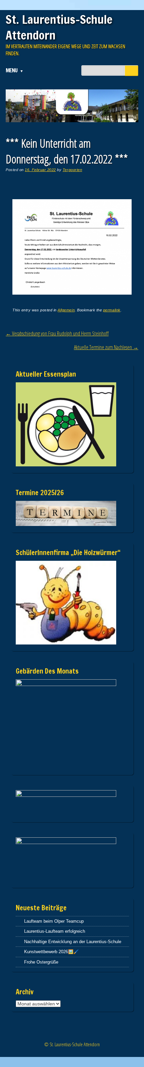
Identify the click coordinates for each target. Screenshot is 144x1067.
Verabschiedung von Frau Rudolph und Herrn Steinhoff (57, 333)
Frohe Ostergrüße (41, 962)
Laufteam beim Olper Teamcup (54, 921)
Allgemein (66, 310)
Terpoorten (72, 170)
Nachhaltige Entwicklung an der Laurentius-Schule (72, 941)
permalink (112, 310)
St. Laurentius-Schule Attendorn (59, 27)
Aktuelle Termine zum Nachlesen (106, 347)
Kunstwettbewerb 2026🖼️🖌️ (51, 951)
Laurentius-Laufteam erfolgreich (54, 931)
